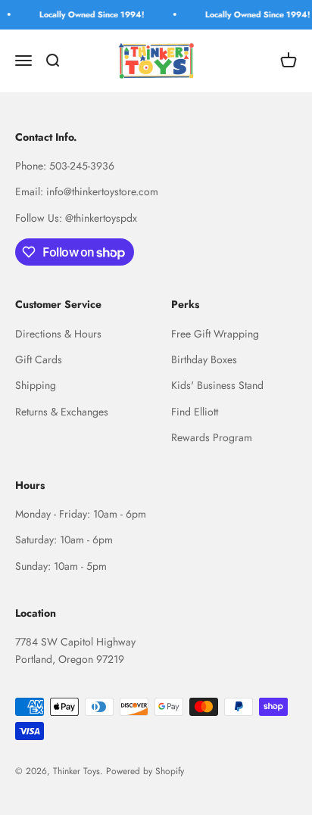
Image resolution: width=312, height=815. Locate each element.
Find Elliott (194, 411)
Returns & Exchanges (61, 411)
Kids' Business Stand (217, 385)
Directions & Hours (58, 333)
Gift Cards (38, 359)
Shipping (35, 385)
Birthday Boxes (204, 359)
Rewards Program (211, 437)
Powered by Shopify (145, 771)
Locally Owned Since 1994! (89, 14)
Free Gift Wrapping (215, 333)
